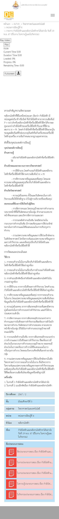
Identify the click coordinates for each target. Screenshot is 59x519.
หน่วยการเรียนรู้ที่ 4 (14, 28)
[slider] (23, 39)
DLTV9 (16, 24)
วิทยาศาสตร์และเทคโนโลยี (34, 24)
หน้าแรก (7, 24)
